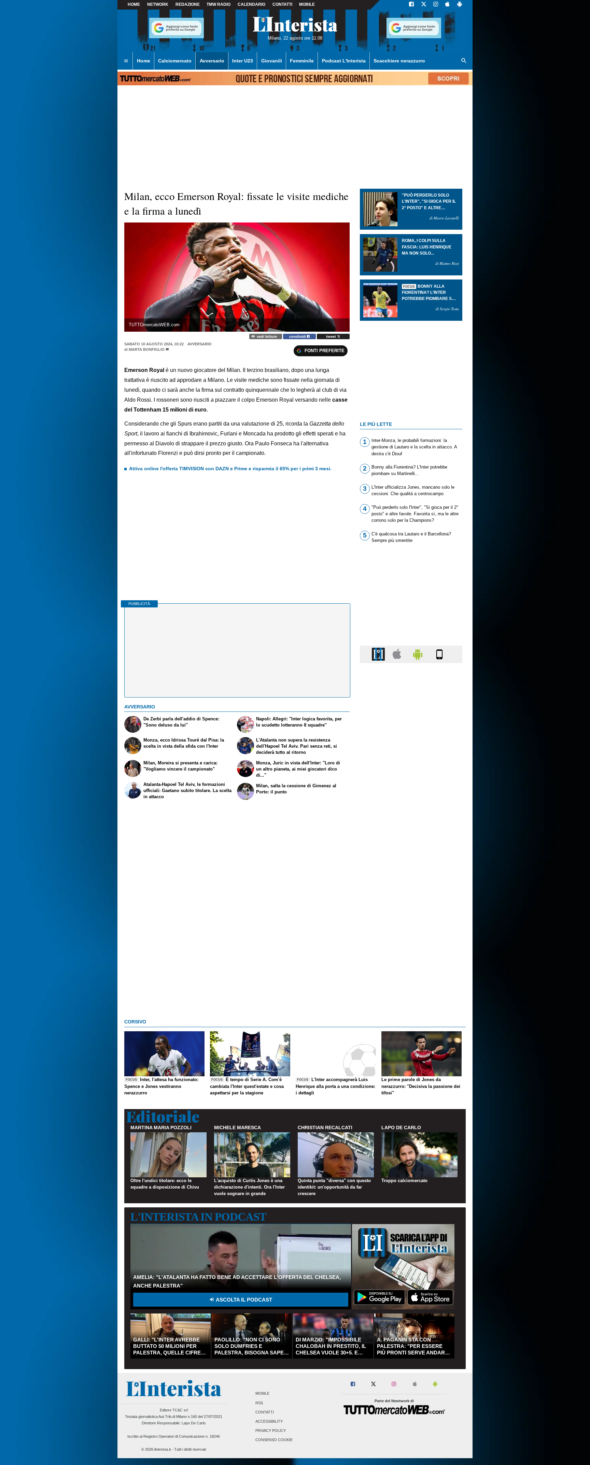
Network (157, 4)
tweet (331, 336)
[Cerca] (464, 61)
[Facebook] (411, 5)
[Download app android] (459, 5)
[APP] (379, 654)
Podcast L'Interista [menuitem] (344, 60)
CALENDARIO (251, 4)
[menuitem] (126, 61)
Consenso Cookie (274, 1440)
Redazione (187, 4)
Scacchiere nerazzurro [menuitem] (399, 60)
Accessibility (269, 1421)
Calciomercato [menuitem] (175, 60)
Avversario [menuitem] (212, 60)
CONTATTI (282, 4)
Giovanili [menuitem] (271, 60)
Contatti (264, 1412)
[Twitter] (424, 5)
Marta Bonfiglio (147, 349)
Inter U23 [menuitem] (242, 60)
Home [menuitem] (143, 60)
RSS (259, 1403)
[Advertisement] (411, 933)
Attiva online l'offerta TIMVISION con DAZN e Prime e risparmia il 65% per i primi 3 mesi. (230, 468)
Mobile (262, 1394)
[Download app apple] (447, 5)
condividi (298, 336)
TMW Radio (218, 4)
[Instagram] (436, 5)
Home (134, 4)
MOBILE (307, 4)
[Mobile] (439, 654)
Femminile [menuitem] (302, 60)
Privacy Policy (270, 1431)
